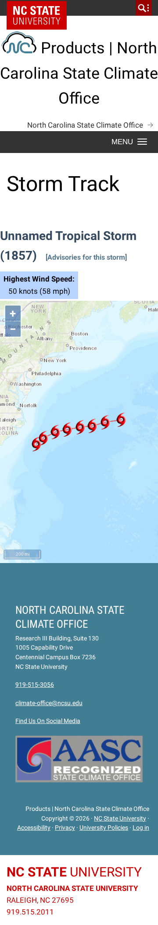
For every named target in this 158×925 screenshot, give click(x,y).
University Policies (103, 827)
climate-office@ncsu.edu (49, 702)
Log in (141, 827)
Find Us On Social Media (47, 720)
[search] (143, 8)
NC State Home (40, 7)
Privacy (65, 827)
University (74, 872)
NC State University (120, 818)
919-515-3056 (34, 684)
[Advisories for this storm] (86, 257)
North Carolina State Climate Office (85, 125)
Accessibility (33, 827)
